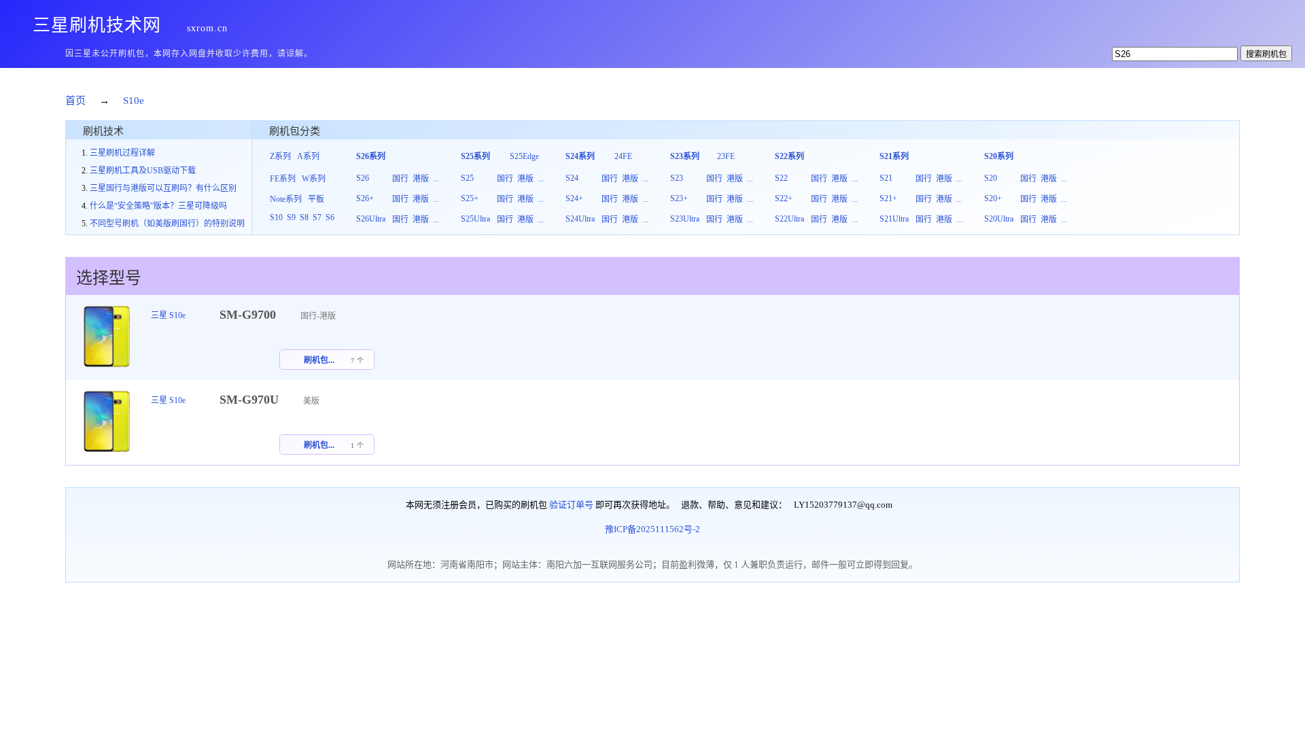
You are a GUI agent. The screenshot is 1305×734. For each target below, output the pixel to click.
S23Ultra (684, 219)
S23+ (679, 198)
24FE (623, 156)
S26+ (365, 198)
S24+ (574, 198)
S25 (467, 178)
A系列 (308, 156)
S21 (886, 178)
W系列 (314, 179)
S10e (133, 100)
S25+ (469, 198)
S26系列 (370, 156)
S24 (572, 178)
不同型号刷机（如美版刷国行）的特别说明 (167, 223)
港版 (421, 179)
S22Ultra (789, 219)
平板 (316, 199)
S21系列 (894, 156)
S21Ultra (894, 219)
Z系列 (280, 156)
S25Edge (524, 156)
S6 (330, 217)
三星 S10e (168, 315)
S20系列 (998, 156)
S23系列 (684, 156)
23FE (726, 156)
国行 (400, 179)
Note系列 (286, 199)
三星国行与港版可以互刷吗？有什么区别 (163, 188)
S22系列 (789, 156)
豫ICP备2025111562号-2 (652, 529)
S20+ (993, 198)
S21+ (888, 198)
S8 (304, 217)
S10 (276, 217)
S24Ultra (580, 219)
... (436, 179)
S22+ (784, 198)
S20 (990, 178)
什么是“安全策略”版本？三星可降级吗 (158, 206)
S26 (362, 178)
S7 (317, 217)
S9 (291, 217)
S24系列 (580, 156)
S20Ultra (998, 219)
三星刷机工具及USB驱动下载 (143, 170)
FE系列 (283, 179)
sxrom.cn (207, 28)
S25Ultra (475, 219)
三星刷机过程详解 (122, 153)
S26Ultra (370, 219)
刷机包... (319, 360)
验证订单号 (571, 505)
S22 (781, 178)
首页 (75, 100)
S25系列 (475, 156)
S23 (676, 178)
